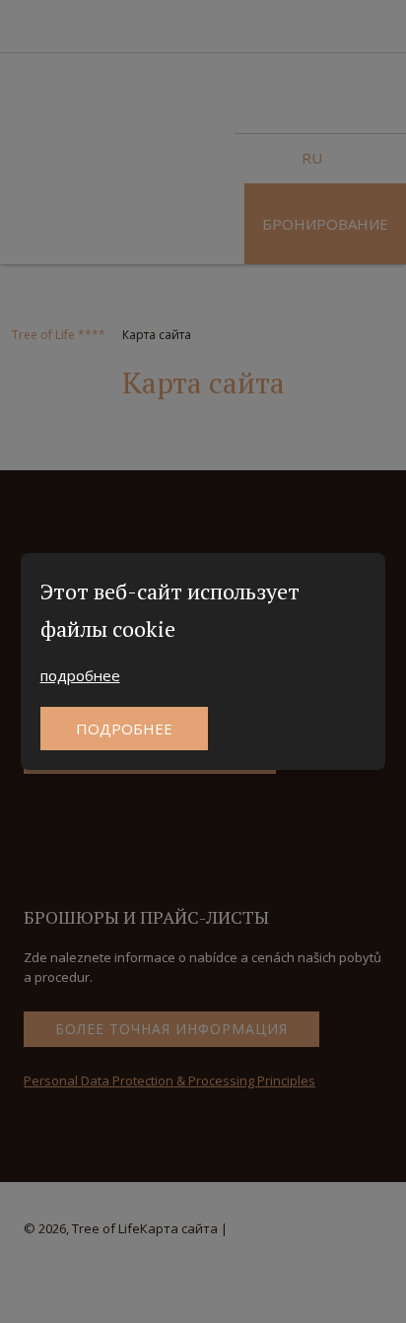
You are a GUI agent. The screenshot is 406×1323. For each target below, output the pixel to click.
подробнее (80, 675)
